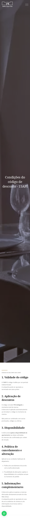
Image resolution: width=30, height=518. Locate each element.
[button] (4, 513)
